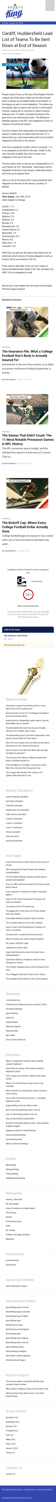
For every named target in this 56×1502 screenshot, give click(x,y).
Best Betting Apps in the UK (17, 1307)
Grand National (12, 1260)
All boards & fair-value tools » (14, 645)
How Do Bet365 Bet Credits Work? (20, 1119)
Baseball (9, 1417)
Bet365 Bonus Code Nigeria (17, 1329)
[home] (14, 10)
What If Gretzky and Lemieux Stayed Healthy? (25, 939)
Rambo (9, 1217)
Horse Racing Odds (14, 1139)
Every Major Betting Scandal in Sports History (25, 918)
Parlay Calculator (13, 832)
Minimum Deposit (13, 1026)
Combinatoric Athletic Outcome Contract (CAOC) (26, 1004)
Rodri (8, 1226)
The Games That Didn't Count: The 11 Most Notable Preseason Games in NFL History (28, 439)
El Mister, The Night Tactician (18, 1235)
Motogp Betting (12, 1169)
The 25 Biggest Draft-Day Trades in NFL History (25, 974)
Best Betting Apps (13, 1320)
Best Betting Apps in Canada (18, 1312)
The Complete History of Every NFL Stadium (24, 923)
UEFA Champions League (16, 1286)
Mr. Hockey (10, 1230)
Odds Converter (12, 836)
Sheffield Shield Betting (15, 1178)
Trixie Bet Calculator (14, 805)
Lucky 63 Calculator (14, 819)
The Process (11, 1213)
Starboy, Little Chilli (14, 1199)
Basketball (10, 1422)
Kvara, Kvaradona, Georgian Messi (20, 1208)
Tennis (8, 1453)
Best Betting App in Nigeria (17, 1338)
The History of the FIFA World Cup (20, 906)
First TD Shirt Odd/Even (16, 1040)
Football (9, 1431)
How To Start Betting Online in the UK (21, 1114)
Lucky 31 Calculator (14, 823)
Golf (7, 1435)
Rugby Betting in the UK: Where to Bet (21, 1105)
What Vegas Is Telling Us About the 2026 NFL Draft (27, 1389)
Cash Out (10, 1018)
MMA (8, 1439)
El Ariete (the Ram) (13, 1221)
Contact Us (10, 1474)
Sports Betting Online (15, 1347)
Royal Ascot (11, 1265)
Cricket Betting (12, 1174)
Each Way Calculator (14, 801)
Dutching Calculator (14, 841)
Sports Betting (12, 1013)
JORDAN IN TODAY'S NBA (16, 948)
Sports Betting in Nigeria (16, 1351)
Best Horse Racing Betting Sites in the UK (23, 1110)
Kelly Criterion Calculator (16, 814)
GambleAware (36, 581)
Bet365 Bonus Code (14, 1325)
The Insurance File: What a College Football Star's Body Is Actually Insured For (27, 356)
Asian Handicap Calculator (17, 797)
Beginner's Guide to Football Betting (21, 1130)
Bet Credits (10, 1035)
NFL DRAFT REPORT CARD (17, 943)
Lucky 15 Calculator (14, 827)
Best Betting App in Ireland (17, 1316)
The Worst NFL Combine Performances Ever (24, 934)
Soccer (9, 1448)
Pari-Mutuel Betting (14, 1009)
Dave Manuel (16, 54)
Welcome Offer (12, 1031)
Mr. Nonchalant (12, 1204)
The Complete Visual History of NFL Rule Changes (27, 979)
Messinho (10, 1239)
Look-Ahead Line (13, 1000)
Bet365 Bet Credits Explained (18, 1356)
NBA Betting (11, 1165)
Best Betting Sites (13, 1334)
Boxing (9, 1426)
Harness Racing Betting (16, 1135)
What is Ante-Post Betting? (17, 1144)
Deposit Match (12, 1022)
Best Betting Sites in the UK (17, 1342)
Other (8, 1444)
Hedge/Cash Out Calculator (17, 810)
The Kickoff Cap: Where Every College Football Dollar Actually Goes (25, 527)
